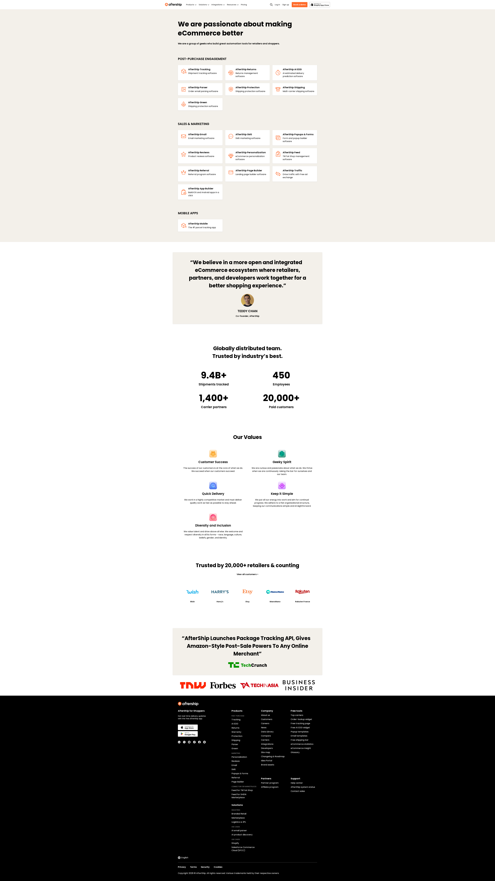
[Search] (271, 4)
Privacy (182, 867)
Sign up (285, 4)
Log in (277, 4)
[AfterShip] (174, 4)
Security (205, 867)
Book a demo (299, 4)
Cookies (218, 867)
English (184, 857)
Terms (193, 867)
